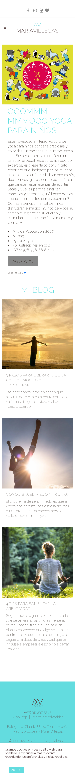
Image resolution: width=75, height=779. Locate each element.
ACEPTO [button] (16, 769)
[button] (23, 261)
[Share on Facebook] (25, 272)
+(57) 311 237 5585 (37, 712)
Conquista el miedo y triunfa (37, 494)
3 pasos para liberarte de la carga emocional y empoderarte (36, 380)
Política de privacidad (47, 717)
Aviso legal (19, 717)
